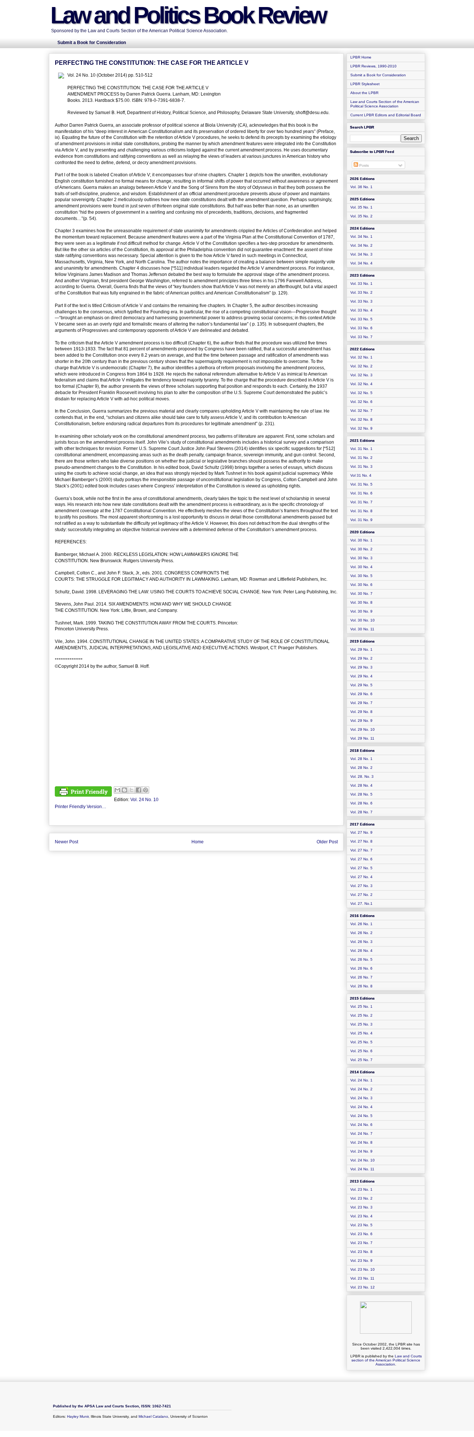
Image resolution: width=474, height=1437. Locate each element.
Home (197, 841)
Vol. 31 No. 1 (361, 449)
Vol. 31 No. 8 (361, 511)
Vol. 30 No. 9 (361, 611)
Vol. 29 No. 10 (362, 729)
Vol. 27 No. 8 (361, 841)
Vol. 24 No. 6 (361, 1125)
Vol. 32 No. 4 (361, 384)
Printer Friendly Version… (80, 806)
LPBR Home (360, 57)
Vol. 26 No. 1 (361, 924)
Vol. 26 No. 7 (361, 977)
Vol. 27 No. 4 (361, 877)
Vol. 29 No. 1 (361, 649)
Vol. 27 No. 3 (361, 886)
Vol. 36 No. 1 (361, 187)
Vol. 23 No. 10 (362, 1269)
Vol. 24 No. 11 (362, 1169)
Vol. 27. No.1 (361, 903)
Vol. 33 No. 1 (361, 283)
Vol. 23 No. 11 (362, 1278)
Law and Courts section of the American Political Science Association (386, 1360)
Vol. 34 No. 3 (361, 254)
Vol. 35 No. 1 (361, 207)
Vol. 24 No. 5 (361, 1116)
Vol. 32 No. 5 (361, 393)
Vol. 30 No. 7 (361, 593)
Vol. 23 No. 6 (361, 1234)
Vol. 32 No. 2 (361, 366)
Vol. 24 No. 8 (361, 1142)
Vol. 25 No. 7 (361, 1060)
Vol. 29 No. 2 (361, 658)
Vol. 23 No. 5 (361, 1225)
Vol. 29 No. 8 (361, 712)
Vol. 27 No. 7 (361, 850)
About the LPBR (364, 93)
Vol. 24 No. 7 (361, 1133)
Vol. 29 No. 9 (361, 720)
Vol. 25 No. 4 (361, 1033)
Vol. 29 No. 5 (361, 685)
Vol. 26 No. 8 (361, 986)
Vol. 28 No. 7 (361, 812)
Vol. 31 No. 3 (361, 466)
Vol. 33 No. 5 (361, 319)
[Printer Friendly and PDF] (83, 792)
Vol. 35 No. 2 (361, 216)
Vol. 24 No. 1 (361, 1080)
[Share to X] (131, 790)
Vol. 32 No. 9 (361, 428)
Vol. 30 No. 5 (361, 576)
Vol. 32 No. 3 (361, 375)
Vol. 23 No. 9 (361, 1260)
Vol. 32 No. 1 (361, 357)
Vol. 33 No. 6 (361, 328)
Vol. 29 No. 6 (361, 694)
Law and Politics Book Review (188, 15)
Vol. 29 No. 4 (361, 676)
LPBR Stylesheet (365, 84)
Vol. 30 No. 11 (362, 629)
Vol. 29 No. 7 (361, 703)
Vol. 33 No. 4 (361, 310)
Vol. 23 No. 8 (361, 1252)
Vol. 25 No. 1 (361, 1006)
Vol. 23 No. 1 (361, 1189)
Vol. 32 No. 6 (361, 402)
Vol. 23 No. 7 (361, 1243)
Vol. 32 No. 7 (361, 411)
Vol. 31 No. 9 (361, 520)
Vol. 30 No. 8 (361, 602)
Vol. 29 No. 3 (361, 667)
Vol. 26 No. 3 (361, 942)
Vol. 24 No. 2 (361, 1089)
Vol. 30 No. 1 (361, 540)
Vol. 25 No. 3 (361, 1024)
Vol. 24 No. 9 (361, 1151)
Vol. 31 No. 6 (361, 493)
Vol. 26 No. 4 (361, 950)
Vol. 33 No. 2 (361, 292)
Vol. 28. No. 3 (362, 776)
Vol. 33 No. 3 (361, 301)
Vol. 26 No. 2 (361, 933)
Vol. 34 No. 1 (361, 236)
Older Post (327, 841)
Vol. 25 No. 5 (361, 1042)
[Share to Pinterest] (145, 790)
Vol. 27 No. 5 (361, 868)
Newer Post (66, 841)
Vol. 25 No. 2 (361, 1015)
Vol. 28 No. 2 (361, 768)
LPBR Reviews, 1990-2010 (373, 66)
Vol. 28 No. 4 (361, 785)
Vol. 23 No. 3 (361, 1207)
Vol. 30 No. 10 (362, 620)
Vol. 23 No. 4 (361, 1216)
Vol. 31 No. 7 (361, 502)
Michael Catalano (153, 1416)
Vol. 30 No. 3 (361, 558)
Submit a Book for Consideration (378, 75)
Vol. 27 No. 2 (361, 895)
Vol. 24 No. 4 (361, 1107)
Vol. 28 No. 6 (361, 803)
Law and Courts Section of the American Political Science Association (384, 104)
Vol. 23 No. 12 (362, 1287)
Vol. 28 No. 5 (361, 794)
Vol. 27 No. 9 (361, 832)
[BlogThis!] (124, 790)
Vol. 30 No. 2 (361, 549)
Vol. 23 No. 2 (361, 1198)
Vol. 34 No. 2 (361, 245)
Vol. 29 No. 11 (362, 738)
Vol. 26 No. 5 (361, 959)
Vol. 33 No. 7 (361, 337)
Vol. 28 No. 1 (361, 759)
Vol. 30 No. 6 (361, 585)
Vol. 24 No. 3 (361, 1098)
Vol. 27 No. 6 (361, 859)
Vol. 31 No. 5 (361, 484)
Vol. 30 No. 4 (361, 567)
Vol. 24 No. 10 (144, 799)
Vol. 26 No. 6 (361, 968)
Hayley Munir (78, 1416)
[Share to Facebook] (138, 790)
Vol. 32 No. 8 (361, 419)
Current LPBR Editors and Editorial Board (385, 115)
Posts (363, 165)
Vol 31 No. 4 (360, 475)
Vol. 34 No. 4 (361, 263)
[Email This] (117, 790)
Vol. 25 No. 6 (361, 1051)
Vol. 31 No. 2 (361, 458)
